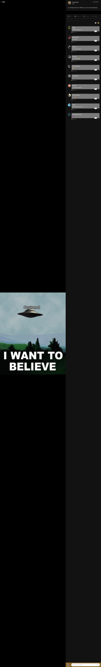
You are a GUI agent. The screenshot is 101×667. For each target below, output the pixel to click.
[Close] (3, 1)
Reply (75, 32)
